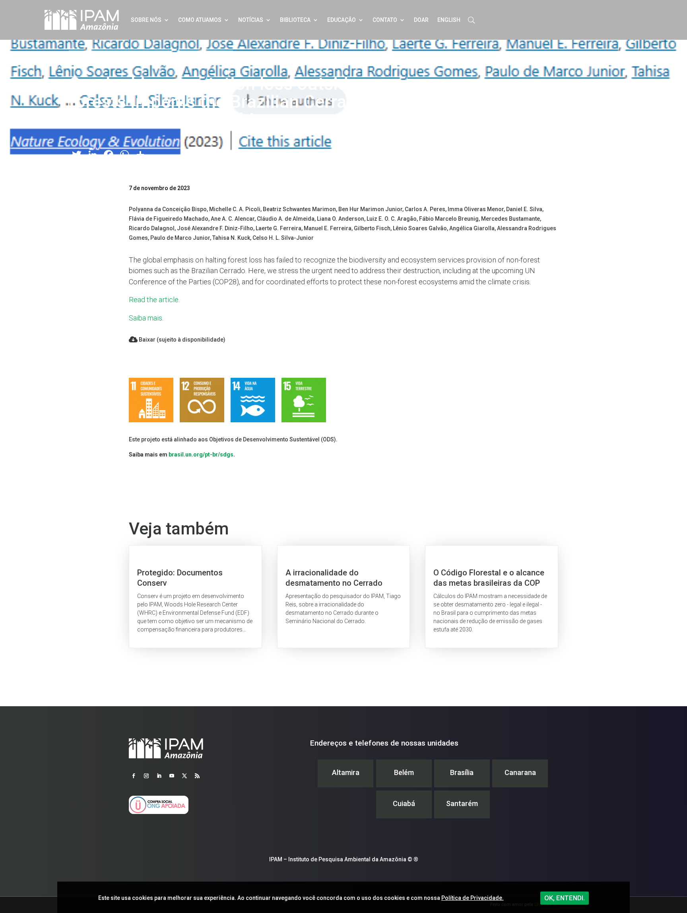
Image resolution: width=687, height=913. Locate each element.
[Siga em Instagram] (146, 776)
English (448, 20)
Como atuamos (199, 20)
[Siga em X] (184, 776)
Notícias (250, 20)
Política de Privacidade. (472, 898)
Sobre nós (146, 20)
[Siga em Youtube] (172, 776)
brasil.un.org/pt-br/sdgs (201, 454)
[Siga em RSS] (197, 776)
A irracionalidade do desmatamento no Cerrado (344, 597)
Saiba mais (145, 318)
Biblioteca (295, 20)
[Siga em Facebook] (133, 776)
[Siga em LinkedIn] (159, 776)
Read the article (154, 299)
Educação (341, 20)
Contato (385, 20)
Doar (421, 20)
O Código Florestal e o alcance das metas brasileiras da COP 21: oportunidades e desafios (491, 597)
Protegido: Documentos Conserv (195, 597)
